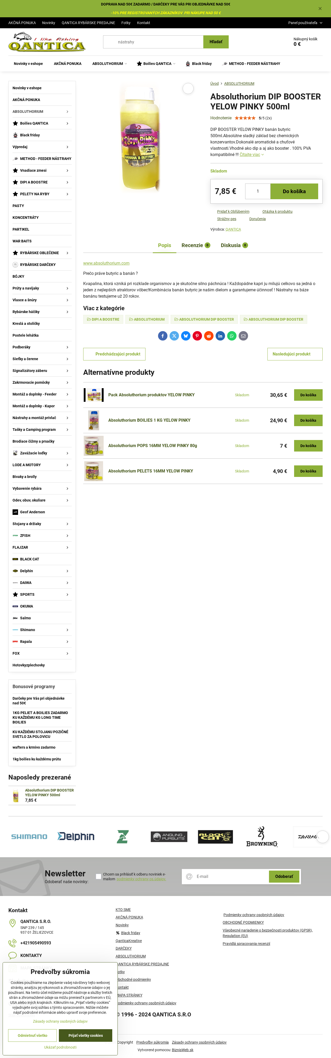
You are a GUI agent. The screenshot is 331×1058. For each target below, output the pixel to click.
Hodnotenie (221, 117)
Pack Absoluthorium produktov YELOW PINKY (151, 394)
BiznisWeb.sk (182, 1050)
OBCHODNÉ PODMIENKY (243, 922)
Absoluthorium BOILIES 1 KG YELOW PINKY (149, 420)
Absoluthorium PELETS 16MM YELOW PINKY (150, 471)
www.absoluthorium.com (106, 263)
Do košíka (294, 191)
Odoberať (284, 876)
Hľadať (216, 41)
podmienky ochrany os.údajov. (141, 879)
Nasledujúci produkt (291, 354)
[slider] (245, 118)
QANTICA (233, 229)
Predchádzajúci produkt (118, 354)
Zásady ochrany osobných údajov (199, 1042)
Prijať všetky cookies (86, 1035)
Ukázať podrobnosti (60, 1047)
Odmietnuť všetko (32, 1035)
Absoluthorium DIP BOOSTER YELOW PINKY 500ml (49, 792)
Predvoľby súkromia (152, 1042)
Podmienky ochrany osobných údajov (253, 915)
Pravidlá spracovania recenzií (246, 944)
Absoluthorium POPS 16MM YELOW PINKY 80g (152, 445)
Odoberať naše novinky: (66, 881)
